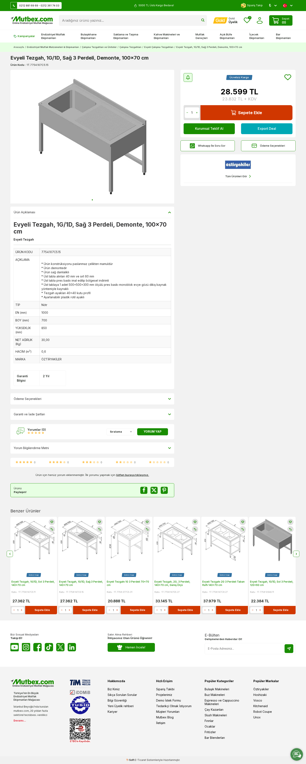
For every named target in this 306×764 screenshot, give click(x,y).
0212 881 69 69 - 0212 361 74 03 (39, 5)
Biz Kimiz (114, 689)
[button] (92, 199)
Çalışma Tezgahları (130, 47)
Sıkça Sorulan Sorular (122, 695)
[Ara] (203, 20)
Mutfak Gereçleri (201, 36)
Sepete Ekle (250, 112)
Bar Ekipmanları (283, 36)
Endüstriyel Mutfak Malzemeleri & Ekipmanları (53, 47)
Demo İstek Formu (168, 700)
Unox (257, 717)
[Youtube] (14, 647)
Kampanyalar (26, 36)
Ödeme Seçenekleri (272, 145)
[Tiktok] (49, 647)
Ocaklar (210, 726)
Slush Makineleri (216, 715)
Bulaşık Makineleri (217, 689)
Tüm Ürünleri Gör (236, 176)
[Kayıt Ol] (289, 648)
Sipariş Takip (255, 5)
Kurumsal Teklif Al (209, 128)
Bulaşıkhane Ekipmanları (89, 36)
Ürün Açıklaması (24, 212)
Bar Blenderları (215, 737)
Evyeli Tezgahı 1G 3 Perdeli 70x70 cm (128, 583)
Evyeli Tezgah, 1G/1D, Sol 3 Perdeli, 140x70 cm (33, 583)
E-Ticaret (140, 760)
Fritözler (210, 732)
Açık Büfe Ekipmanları (227, 36)
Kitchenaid (260, 706)
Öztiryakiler (261, 689)
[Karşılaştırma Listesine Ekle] (52, 529)
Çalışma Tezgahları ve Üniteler (99, 47)
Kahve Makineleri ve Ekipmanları (167, 36)
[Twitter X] (60, 647)
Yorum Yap (153, 431)
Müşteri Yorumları (167, 711)
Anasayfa (19, 47)
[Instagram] (26, 647)
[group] (92, 136)
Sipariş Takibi (165, 689)
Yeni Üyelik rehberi (121, 706)
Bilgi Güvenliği (117, 700)
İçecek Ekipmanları (256, 36)
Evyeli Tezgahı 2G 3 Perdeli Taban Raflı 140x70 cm (223, 583)
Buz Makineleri (215, 695)
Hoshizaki (260, 695)
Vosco (257, 700)
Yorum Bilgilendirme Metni (31, 448)
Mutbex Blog (165, 717)
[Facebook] (37, 647)
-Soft (130, 760)
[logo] (31, 20)
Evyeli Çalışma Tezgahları (158, 47)
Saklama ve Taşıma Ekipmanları (125, 36)
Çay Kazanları (214, 709)
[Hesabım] (259, 20)
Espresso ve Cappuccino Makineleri (222, 702)
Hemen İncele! (135, 647)
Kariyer (112, 711)
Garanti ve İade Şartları (29, 414)
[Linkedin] (72, 647)
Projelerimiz (164, 695)
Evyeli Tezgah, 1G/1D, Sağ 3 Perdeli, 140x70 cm (81, 583)
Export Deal (267, 128)
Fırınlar (209, 721)
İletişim (160, 723)
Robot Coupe (262, 711)
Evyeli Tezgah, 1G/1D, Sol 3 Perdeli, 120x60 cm (271, 583)
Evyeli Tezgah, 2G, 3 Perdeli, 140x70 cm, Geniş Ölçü (172, 583)
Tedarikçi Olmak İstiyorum (174, 706)
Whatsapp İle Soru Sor (211, 145)
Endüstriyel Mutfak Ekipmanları (53, 36)
